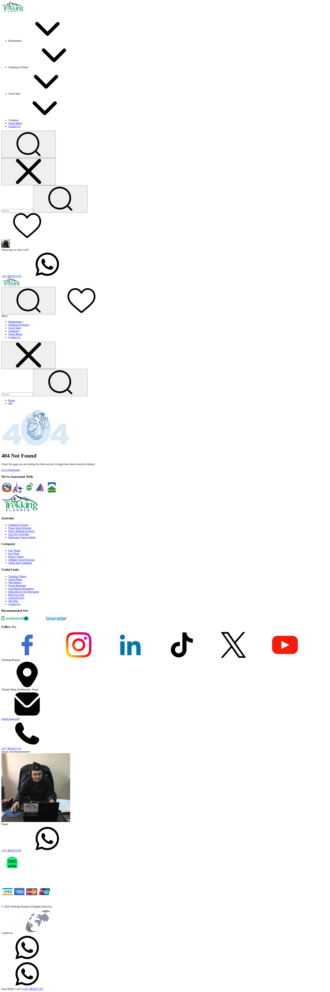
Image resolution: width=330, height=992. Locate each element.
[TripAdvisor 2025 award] (36, 877)
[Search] (60, 199)
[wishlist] (27, 237)
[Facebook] (27, 656)
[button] (28, 144)
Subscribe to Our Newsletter (23, 591)
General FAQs (16, 597)
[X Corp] (233, 656)
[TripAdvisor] (35, 620)
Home (11, 400)
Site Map (13, 601)
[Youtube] (285, 656)
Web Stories (14, 582)
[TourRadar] (57, 620)
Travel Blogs (15, 123)
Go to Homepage (10, 470)
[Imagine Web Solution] (38, 933)
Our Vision (14, 550)
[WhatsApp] (27, 959)
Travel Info (14, 327)
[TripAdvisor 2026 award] (12, 877)
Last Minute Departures (21, 588)
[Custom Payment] (27, 903)
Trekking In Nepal (18, 324)
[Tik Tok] (182, 656)
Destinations (15, 321)
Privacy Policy (16, 556)
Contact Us (14, 126)
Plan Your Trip (16, 594)
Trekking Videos (17, 576)
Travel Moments (17, 585)
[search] (60, 382)
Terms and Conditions (20, 562)
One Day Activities (18, 534)
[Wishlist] (81, 312)
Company (13, 331)
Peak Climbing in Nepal (21, 531)
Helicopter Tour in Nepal (21, 537)
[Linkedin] (130, 656)
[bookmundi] (12, 620)
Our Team (13, 553)
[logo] (19, 511)
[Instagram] (78, 656)
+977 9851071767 (11, 276)
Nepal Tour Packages (19, 528)
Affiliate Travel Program (21, 559)
